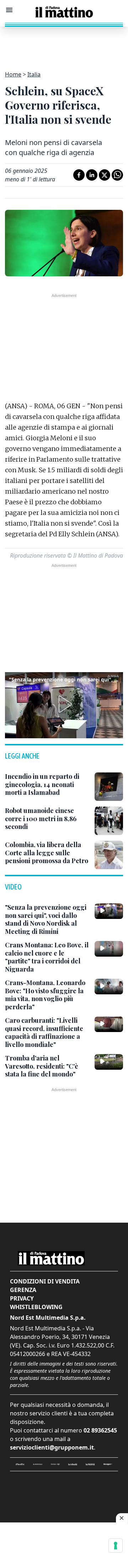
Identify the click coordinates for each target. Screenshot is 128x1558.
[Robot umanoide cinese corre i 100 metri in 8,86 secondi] (109, 821)
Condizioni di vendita (45, 1281)
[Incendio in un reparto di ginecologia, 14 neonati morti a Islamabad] (109, 786)
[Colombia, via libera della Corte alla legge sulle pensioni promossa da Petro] (109, 855)
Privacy (22, 1298)
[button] (64, 704)
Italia (34, 74)
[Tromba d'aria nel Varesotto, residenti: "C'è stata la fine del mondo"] (109, 1062)
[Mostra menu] (9, 10)
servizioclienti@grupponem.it (52, 1447)
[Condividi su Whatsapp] (117, 175)
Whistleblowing (36, 1307)
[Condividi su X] (104, 175)
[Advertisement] (64, 44)
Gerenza (23, 1290)
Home (13, 74)
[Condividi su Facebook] (79, 175)
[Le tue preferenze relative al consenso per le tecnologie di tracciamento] (115, 1545)
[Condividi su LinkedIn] (91, 175)
